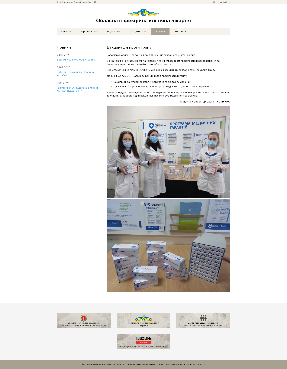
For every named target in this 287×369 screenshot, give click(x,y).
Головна (66, 31)
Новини (160, 31)
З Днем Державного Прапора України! (75, 74)
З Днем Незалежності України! (76, 59)
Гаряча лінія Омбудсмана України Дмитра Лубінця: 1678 (77, 89)
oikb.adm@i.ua (223, 2)
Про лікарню (89, 31)
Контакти (180, 31)
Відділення (113, 31)
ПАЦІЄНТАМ (138, 31)
